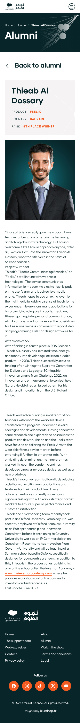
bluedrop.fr (48, 711)
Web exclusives (16, 647)
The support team (18, 641)
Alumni (22, 25)
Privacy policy (15, 660)
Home (9, 25)
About (45, 634)
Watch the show (52, 647)
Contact (11, 654)
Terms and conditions (56, 654)
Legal (45, 660)
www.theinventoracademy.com (28, 573)
